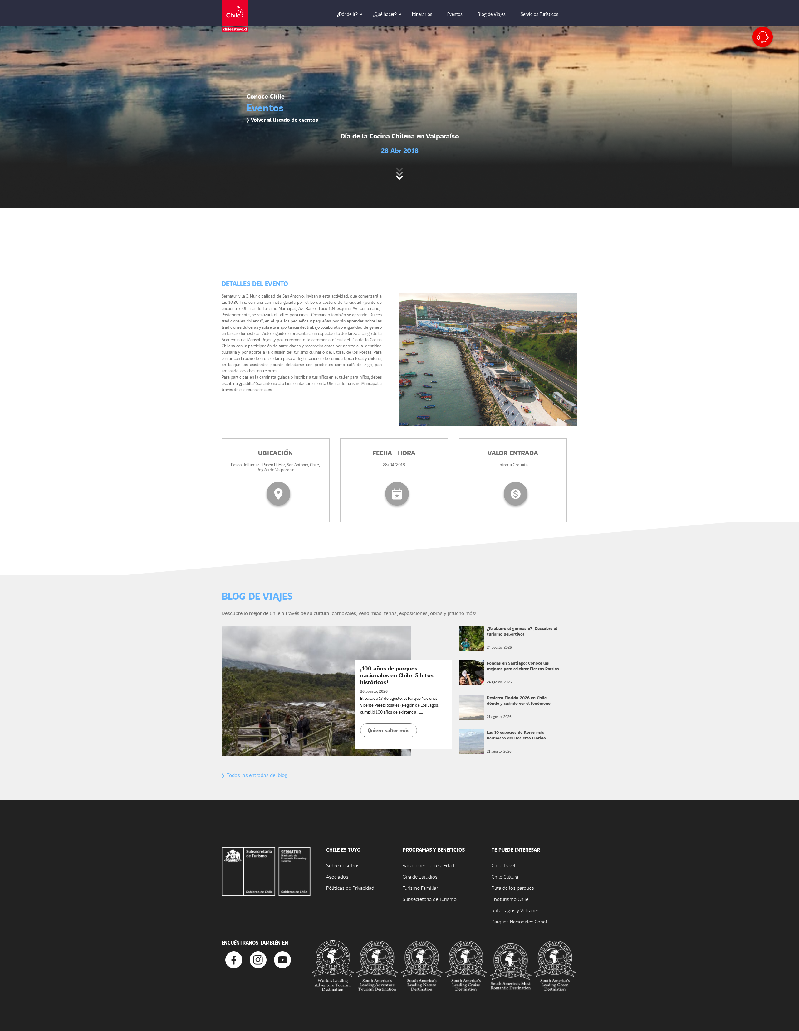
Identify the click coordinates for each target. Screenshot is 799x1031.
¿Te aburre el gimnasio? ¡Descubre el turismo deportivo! (522, 631)
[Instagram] (258, 959)
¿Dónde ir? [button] (347, 14)
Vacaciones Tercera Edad (428, 865)
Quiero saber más (388, 730)
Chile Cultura (505, 876)
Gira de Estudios (420, 876)
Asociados (337, 876)
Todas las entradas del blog (257, 775)
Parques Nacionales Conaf (519, 921)
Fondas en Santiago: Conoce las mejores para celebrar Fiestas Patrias (523, 665)
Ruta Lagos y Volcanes (515, 910)
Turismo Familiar (420, 887)
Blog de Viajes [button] (492, 14)
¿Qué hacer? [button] (385, 14)
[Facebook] (233, 959)
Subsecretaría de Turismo (430, 899)
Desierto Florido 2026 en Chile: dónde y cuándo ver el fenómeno (519, 700)
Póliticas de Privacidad (350, 887)
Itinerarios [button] (422, 14)
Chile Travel (503, 865)
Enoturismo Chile (510, 899)
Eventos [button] (455, 14)
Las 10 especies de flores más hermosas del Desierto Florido (516, 734)
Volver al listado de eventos (283, 119)
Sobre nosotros (343, 865)
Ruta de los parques (513, 887)
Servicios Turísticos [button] (539, 14)
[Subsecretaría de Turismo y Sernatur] (266, 871)
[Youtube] (282, 959)
